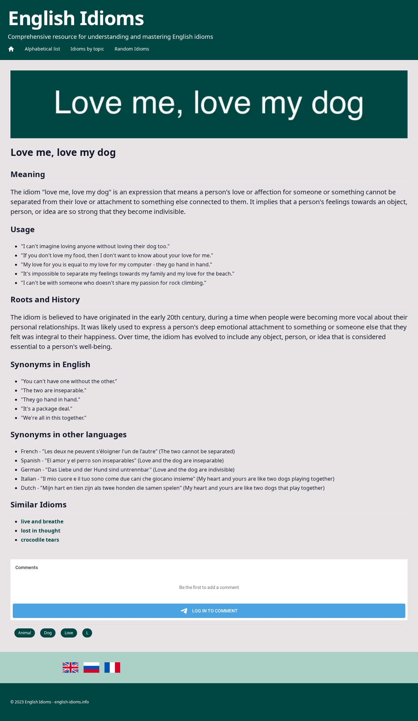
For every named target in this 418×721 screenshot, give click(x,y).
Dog (48, 633)
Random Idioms (132, 49)
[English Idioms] (11, 49)
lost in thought (40, 530)
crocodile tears (40, 539)
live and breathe (42, 521)
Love (69, 633)
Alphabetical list (42, 49)
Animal (24, 633)
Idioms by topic (87, 49)
